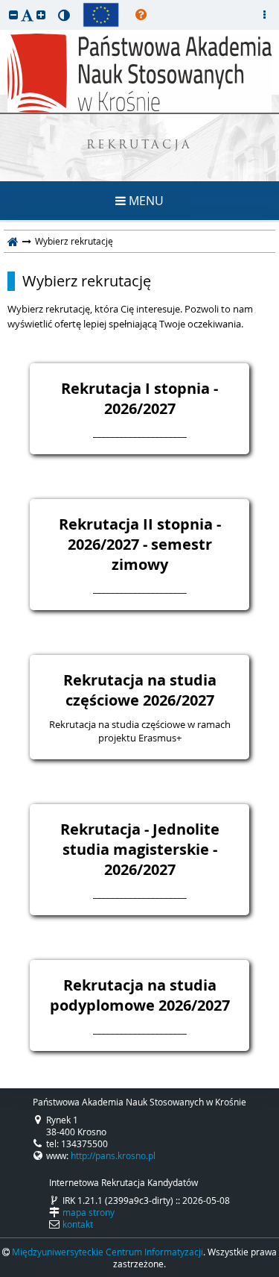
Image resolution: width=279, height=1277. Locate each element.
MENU (145, 200)
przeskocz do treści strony (3, 3)
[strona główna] (13, 241)
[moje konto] (264, 15)
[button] (13, 14)
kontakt (77, 1224)
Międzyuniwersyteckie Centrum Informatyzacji (107, 1252)
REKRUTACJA (139, 145)
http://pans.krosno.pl (113, 1155)
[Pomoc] (141, 15)
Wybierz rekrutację (86, 281)
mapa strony (88, 1212)
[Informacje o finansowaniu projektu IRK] (101, 15)
